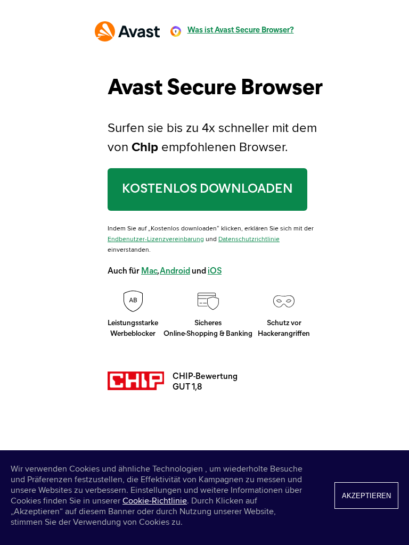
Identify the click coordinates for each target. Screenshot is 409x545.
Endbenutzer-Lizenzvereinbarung (156, 239)
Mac (149, 271)
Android (175, 271)
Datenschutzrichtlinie (249, 239)
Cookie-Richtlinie (154, 501)
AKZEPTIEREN (366, 496)
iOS (215, 271)
